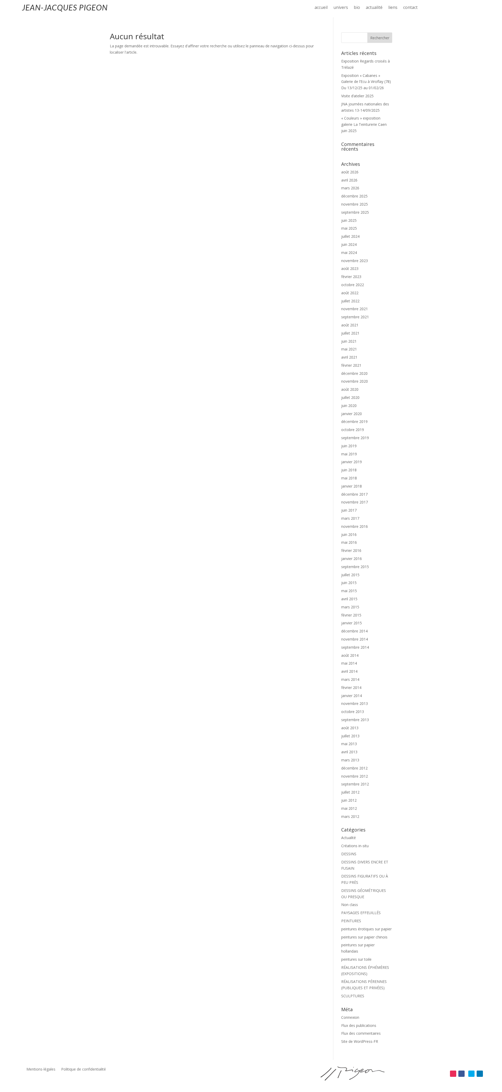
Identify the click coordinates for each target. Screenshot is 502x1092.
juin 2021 (349, 341)
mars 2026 (350, 187)
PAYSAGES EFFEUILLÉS (361, 912)
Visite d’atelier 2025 (357, 95)
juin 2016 (349, 534)
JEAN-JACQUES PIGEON (65, 7)
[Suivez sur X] (471, 1074)
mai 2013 (349, 743)
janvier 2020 (351, 413)
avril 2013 (349, 751)
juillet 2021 (350, 333)
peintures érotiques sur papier (366, 928)
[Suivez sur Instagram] (453, 1074)
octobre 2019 (352, 429)
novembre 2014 (354, 639)
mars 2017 (350, 518)
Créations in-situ (355, 845)
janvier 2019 (351, 461)
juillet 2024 (350, 236)
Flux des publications (358, 1025)
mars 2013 (350, 759)
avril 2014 (349, 671)
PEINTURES (351, 920)
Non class (349, 904)
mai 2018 (349, 478)
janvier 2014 (351, 695)
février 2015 (351, 615)
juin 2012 (349, 800)
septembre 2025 (355, 212)
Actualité (348, 837)
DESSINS (348, 853)
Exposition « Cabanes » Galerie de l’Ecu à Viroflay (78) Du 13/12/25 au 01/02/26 (366, 81)
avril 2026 (349, 180)
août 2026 (349, 171)
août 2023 (349, 268)
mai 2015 (349, 590)
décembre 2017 (354, 494)
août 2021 (349, 324)
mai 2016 (349, 542)
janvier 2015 (351, 622)
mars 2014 (350, 679)
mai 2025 (349, 228)
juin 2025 (349, 220)
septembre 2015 (355, 566)
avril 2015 (349, 598)
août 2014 (349, 655)
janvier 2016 (351, 558)
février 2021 (351, 365)
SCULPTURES (352, 995)
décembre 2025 (354, 196)
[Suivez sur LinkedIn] (480, 1074)
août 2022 (349, 292)
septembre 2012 (355, 784)
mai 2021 (349, 349)
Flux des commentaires (361, 1033)
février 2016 (351, 550)
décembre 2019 (354, 421)
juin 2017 (349, 510)
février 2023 (351, 276)
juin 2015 (349, 582)
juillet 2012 (350, 792)
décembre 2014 (354, 631)
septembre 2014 (355, 647)
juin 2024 (349, 244)
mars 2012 (350, 816)
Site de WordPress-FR (359, 1041)
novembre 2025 (354, 204)
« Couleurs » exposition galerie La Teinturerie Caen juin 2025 (364, 124)
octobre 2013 (352, 711)
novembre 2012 (354, 776)
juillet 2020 (350, 397)
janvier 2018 (351, 486)
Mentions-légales (40, 1069)
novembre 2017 (354, 502)
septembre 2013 (355, 719)
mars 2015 (350, 606)
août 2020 (349, 389)
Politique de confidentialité (83, 1069)
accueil (321, 7)
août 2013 (349, 727)
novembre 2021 (354, 308)
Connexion (350, 1017)
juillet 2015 (350, 574)
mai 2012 (349, 808)
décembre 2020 (354, 373)
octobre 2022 (352, 284)
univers (340, 7)
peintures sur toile (356, 959)
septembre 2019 (355, 437)
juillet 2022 (350, 300)
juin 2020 (349, 405)
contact (410, 7)
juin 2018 (349, 469)
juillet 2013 (350, 735)
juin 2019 (349, 445)
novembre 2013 (354, 703)
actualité (374, 7)
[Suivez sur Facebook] (461, 1074)
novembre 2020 (354, 381)
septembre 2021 (355, 316)
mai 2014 (349, 663)
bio (357, 7)
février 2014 (351, 687)
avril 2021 (349, 357)
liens (392, 7)
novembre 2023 (354, 260)
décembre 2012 (354, 768)
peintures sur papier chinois (364, 937)
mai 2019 (349, 453)
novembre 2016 (354, 526)
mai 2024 (349, 252)
